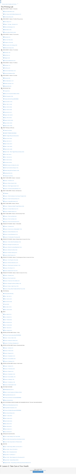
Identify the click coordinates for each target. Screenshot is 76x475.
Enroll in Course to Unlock (38, 471)
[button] (0, 1)
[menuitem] (0, 2)
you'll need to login (42, 470)
